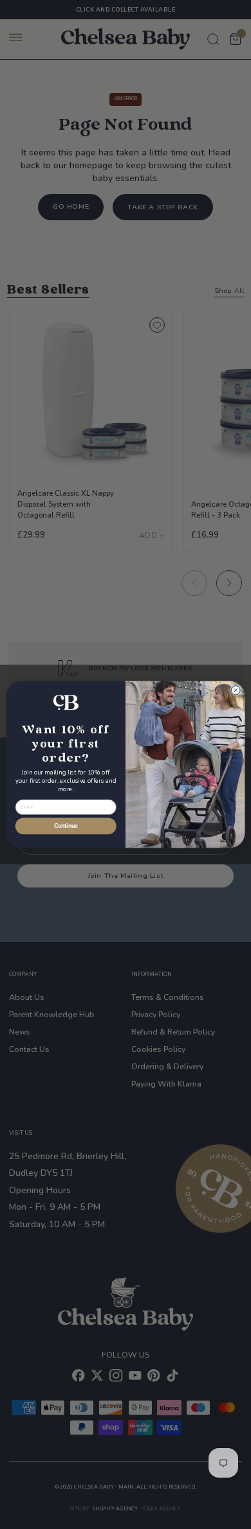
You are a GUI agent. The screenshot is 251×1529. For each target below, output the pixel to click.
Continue (66, 826)
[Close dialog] (235, 690)
